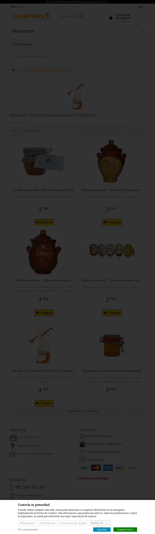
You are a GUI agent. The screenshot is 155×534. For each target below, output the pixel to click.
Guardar (102, 529)
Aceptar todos (125, 529)
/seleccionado (28, 529)
